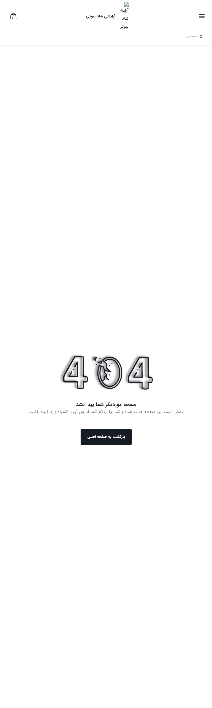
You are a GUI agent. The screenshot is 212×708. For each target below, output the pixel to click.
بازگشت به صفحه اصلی (106, 437)
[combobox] (101, 36)
